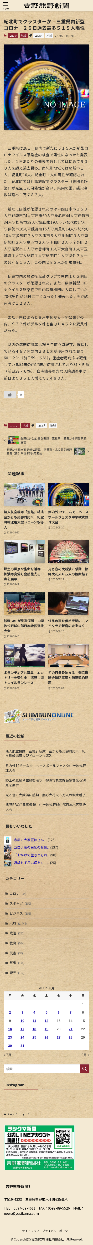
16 (10, 1029)
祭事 (17, 962)
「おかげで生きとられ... (31, 855)
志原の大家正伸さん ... (30, 839)
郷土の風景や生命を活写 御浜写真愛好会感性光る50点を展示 (45, 782)
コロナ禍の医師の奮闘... (31, 847)
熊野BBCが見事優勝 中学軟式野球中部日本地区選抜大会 (45, 807)
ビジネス (20, 913)
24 (22, 1037)
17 (22, 1029)
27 (59, 1037)
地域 (23, 35)
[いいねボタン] (10, 394)
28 (70, 1037)
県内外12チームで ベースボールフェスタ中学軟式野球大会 (45, 768)
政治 (17, 933)
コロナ (13, 35)
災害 (16, 953)
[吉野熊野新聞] (46, 5)
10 (22, 1021)
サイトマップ (30, 1231)
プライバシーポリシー (56, 1231)
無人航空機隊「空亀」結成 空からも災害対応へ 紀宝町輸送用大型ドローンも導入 (45, 753)
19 (46, 1029)
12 (46, 1021)
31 (22, 1046)
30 (10, 1046)
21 (70, 1029)
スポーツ (20, 903)
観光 (17, 972)
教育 (17, 943)
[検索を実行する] (84, 1068)
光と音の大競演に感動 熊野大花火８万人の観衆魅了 (45, 794)
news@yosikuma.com (21, 1213)
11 (34, 1021)
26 (46, 1037)
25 (34, 1037)
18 (34, 1029)
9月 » (85, 1054)
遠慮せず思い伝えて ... (31, 862)
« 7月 (7, 1054)
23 (10, 1037)
